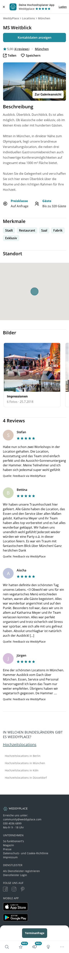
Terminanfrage (34, 933)
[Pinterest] (22, 889)
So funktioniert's (13, 841)
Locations (28, 18)
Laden (63, 7)
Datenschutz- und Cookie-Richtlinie (25, 853)
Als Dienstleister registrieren (21, 871)
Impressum (10, 857)
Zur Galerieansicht (48, 94)
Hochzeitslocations (19, 744)
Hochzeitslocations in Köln (22, 770)
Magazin (8, 845)
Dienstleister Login (15, 875)
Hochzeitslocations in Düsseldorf (26, 777)
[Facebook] (5, 889)
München (44, 18)
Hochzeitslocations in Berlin (22, 756)
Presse (7, 849)
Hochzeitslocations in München (25, 763)
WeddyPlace (11, 18)
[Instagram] (14, 889)
